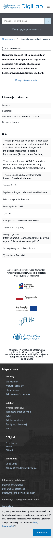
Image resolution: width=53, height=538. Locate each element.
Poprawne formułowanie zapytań (18, 492)
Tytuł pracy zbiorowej (16, 424)
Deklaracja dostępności (13, 489)
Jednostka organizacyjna (18, 411)
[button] (47, 21)
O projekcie (11, 443)
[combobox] (23, 21)
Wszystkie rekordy (15, 386)
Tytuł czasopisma (14, 420)
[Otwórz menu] (48, 6)
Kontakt (9, 450)
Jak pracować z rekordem (18, 394)
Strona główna (8, 39)
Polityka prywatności (12, 485)
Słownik (10, 446)
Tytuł (8, 416)
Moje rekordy (12, 381)
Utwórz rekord (12, 390)
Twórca (9, 428)
